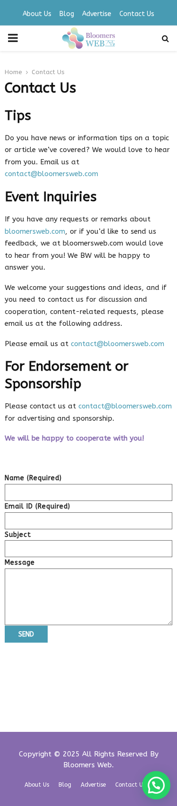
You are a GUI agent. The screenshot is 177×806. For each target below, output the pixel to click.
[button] (156, 785)
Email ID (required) (37, 506)
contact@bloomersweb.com (51, 174)
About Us (37, 14)
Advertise (96, 14)
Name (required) (33, 478)
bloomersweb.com (35, 231)
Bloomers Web (87, 765)
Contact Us (136, 14)
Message (20, 563)
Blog (66, 14)
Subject (18, 535)
